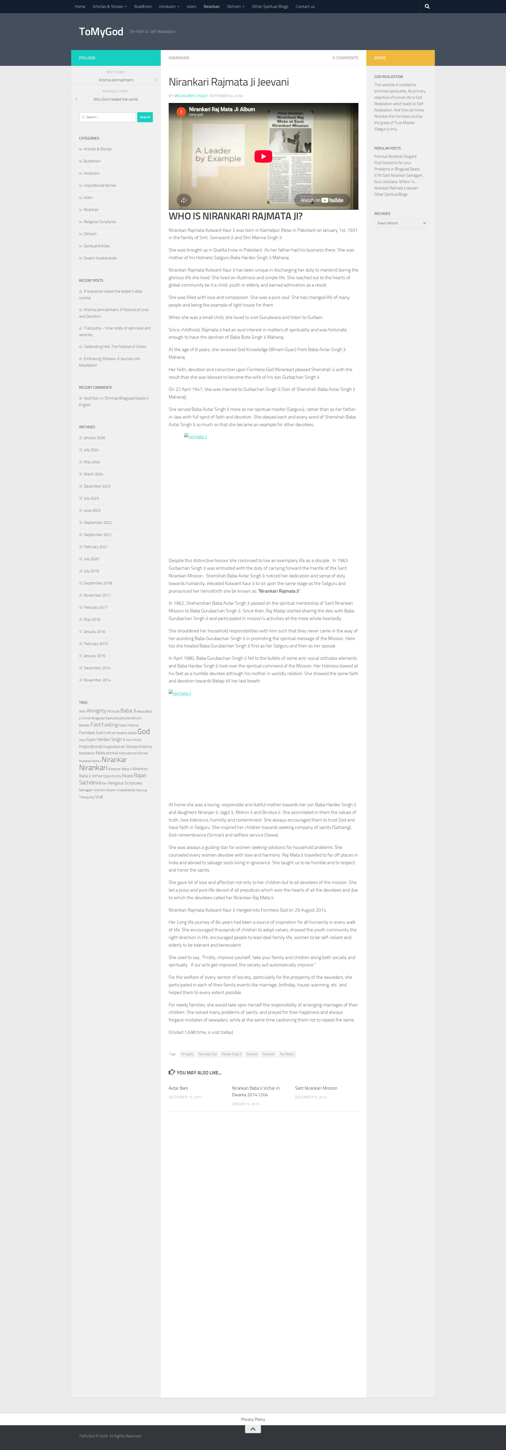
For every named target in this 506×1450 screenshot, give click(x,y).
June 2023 (92, 510)
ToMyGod (101, 31)
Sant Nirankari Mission (316, 1088)
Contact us (305, 6)
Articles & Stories (108, 6)
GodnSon (91, 398)
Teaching (141, 790)
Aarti (82, 711)
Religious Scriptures (100, 221)
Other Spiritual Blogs (270, 6)
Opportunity (112, 776)
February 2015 (96, 643)
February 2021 (96, 546)
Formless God (207, 1054)
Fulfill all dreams (115, 733)
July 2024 (91, 450)
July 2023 (91, 498)
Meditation (87, 753)
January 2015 (94, 655)
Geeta (132, 733)
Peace (127, 775)
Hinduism (167, 6)
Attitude (113, 711)
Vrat (99, 796)
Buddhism (143, 6)
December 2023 (97, 486)
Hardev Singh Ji (231, 1054)
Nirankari (212, 6)
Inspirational (90, 746)
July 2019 (91, 571)
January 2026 (94, 437)
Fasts (122, 725)
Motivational (107, 753)
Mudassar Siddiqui (90, 761)
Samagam (86, 790)
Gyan (91, 739)
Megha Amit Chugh (190, 96)
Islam (191, 6)
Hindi (129, 740)
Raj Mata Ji (287, 1054)
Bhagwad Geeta (102, 718)
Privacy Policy (253, 1419)
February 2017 (96, 607)
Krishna (145, 746)
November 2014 (97, 680)
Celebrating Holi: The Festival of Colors (115, 346)
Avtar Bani (178, 1088)
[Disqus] (263, 1188)
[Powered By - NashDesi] (150, 57)
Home (80, 6)
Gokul (82, 740)
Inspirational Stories (100, 185)
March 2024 (93, 474)
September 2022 (98, 522)
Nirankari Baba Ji (120, 769)
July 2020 (91, 559)
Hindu (137, 740)
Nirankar (252, 1054)
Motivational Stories (133, 753)
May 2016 (92, 619)
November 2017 (97, 595)
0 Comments (345, 57)
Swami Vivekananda (100, 258)
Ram (104, 783)
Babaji (140, 711)
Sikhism (234, 6)
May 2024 (92, 462)
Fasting (109, 724)
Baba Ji (128, 710)
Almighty (187, 1054)
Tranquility (86, 797)
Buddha (120, 718)
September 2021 (98, 534)
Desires (84, 725)
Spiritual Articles (97, 246)
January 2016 (94, 631)
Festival (133, 725)
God (143, 731)
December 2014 (97, 668)
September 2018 (98, 583)
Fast (96, 724)
